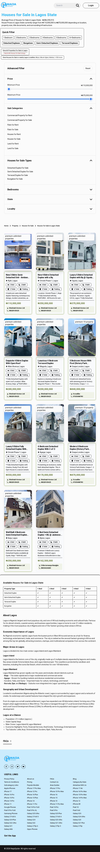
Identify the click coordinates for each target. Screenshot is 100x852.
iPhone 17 (7, 791)
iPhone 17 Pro (55, 788)
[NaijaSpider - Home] (12, 759)
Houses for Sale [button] (13, 139)
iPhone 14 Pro (9, 801)
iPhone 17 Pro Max (34, 788)
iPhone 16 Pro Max (80, 791)
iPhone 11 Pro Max (57, 804)
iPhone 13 (53, 801)
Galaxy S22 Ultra (10, 823)
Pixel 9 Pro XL (32, 810)
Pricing (29, 782)
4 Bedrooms (48, 38)
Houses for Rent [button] (14, 134)
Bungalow (7, 606)
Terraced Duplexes (70, 43)
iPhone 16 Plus (32, 795)
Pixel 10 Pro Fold (33, 807)
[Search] (77, 5)
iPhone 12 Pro (32, 791)
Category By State (79, 782)
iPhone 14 (30, 801)
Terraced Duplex (10, 602)
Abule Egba (44, 57)
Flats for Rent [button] (12, 125)
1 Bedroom (7, 38)
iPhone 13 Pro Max (57, 791)
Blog (74, 779)
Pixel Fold (76, 810)
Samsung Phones (10, 813)
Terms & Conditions (11, 782)
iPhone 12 (76, 801)
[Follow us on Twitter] (18, 767)
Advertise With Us (79, 785)
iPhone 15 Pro (9, 798)
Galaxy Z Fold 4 (55, 817)
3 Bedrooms (34, 38)
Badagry (23, 683)
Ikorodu (7, 683)
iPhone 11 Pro (32, 804)
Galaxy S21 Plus (79, 823)
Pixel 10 (76, 807)
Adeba (51, 57)
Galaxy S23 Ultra (56, 820)
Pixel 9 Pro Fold (9, 810)
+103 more (58, 57)
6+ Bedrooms (75, 38)
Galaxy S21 (8, 826)
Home (6, 226)
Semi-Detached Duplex (12, 597)
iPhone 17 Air (78, 788)
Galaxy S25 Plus (56, 813)
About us (30, 779)
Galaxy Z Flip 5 (55, 826)
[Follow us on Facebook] (6, 767)
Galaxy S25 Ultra (33, 813)
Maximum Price (13, 95)
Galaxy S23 (77, 820)
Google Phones (10, 807)
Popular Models (33, 785)
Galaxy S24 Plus (10, 820)
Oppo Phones (32, 829)
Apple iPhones (9, 788)
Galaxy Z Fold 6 (10, 817)
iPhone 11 (7, 804)
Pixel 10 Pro (54, 807)
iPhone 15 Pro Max (80, 795)
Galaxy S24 (31, 820)
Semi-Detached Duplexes (47, 43)
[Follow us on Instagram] (12, 767)
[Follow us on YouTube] (23, 767)
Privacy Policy (9, 779)
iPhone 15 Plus (32, 798)
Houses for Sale (28, 226)
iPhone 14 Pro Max (80, 798)
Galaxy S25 (77, 813)
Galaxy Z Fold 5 (33, 817)
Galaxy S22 (31, 823)
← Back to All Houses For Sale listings (14, 53)
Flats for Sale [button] (12, 129)
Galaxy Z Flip (77, 826)
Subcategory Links (11, 785)
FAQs (52, 779)
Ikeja (6, 676)
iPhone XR (76, 804)
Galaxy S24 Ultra (79, 817)
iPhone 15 (53, 798)
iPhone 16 (53, 795)
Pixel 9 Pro (54, 810)
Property (15, 226)
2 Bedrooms (21, 38)
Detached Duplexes (11, 43)
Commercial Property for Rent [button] (19, 115)
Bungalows (28, 43)
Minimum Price (13, 85)
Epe (13, 683)
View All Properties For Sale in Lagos (15, 50)
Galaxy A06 (8, 829)
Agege (7, 678)
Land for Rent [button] (13, 144)
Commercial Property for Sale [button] (19, 120)
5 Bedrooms (61, 38)
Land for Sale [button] (12, 148)
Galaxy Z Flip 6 (32, 826)
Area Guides (54, 785)
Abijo (37, 57)
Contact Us (54, 782)
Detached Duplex (10, 593)
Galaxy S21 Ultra (56, 823)
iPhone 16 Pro (9, 795)
